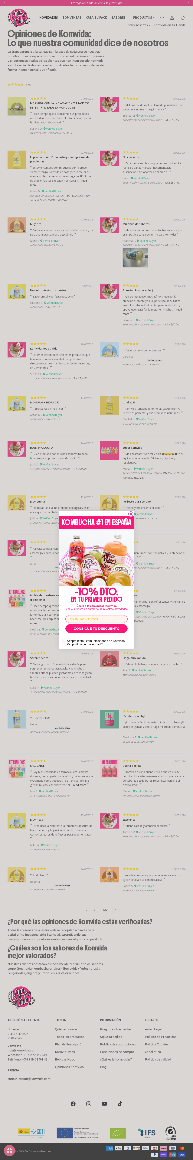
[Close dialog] (131, 514)
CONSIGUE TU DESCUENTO (96, 629)
